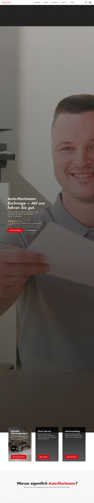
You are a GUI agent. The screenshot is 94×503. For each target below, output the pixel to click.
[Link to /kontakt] (90, 2)
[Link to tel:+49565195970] (85, 2)
